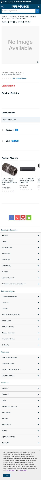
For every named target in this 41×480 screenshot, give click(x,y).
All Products (12, 16)
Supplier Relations (8, 376)
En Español (5, 345)
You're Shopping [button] (17, 1)
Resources (5, 352)
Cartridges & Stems (18, 18)
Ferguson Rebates (8, 339)
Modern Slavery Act (8, 278)
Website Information (8, 333)
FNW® (4, 400)
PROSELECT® (6, 424)
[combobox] (20, 11)
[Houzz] (28, 217)
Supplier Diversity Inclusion (11, 369)
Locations (5, 308)
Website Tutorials (8, 327)
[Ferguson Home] (20, 6)
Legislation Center (8, 363)
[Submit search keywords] (37, 11)
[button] (39, 451)
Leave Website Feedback (10, 296)
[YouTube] (22, 217)
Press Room (6, 253)
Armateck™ (5, 388)
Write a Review (21, 78)
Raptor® (4, 431)
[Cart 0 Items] (39, 6)
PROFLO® (5, 418)
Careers (4, 241)
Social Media (6, 259)
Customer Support (8, 291)
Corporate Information (9, 230)
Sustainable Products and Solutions (14, 284)
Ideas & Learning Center (10, 357)
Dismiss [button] (7, 475)
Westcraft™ (5, 443)
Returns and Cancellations (11, 314)
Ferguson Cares (7, 247)
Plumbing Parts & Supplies (27, 16)
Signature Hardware (8, 437)
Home (4, 16)
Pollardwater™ (6, 412)
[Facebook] (11, 217)
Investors (5, 272)
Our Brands (5, 383)
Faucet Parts (6, 18)
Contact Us (5, 302)
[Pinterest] (17, 217)
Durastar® (5, 394)
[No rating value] (7, 78)
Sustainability (6, 266)
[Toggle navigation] (2, 6)
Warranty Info (6, 321)
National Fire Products (9, 406)
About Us (5, 235)
